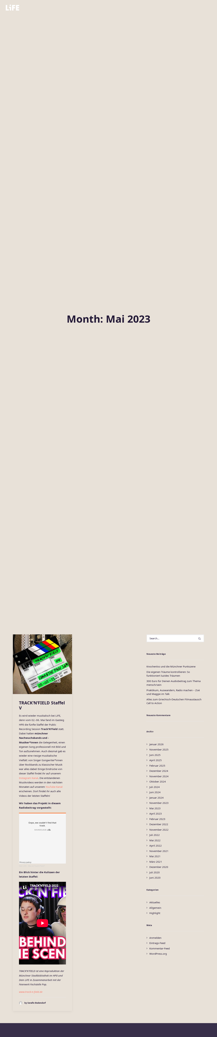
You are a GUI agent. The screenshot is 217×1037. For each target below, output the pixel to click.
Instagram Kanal (28, 778)
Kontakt (141, 7)
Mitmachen (91, 7)
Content (110, 7)
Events (125, 7)
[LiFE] (12, 8)
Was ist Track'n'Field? (36, 866)
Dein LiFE (23, 866)
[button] (188, 7)
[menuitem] (74, 7)
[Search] (175, 638)
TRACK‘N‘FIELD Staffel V (42, 705)
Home (74, 7)
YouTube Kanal (54, 786)
